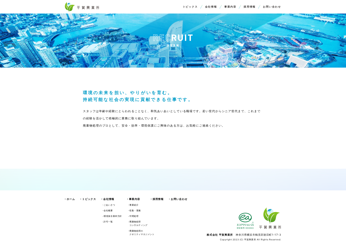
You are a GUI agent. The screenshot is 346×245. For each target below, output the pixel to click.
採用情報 (250, 6)
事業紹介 (133, 205)
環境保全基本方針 (113, 216)
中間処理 (133, 216)
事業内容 (230, 6)
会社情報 (211, 6)
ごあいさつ (109, 205)
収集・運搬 (135, 210)
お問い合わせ (272, 6)
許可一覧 (108, 221)
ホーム (71, 198)
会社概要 (108, 210)
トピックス (190, 6)
